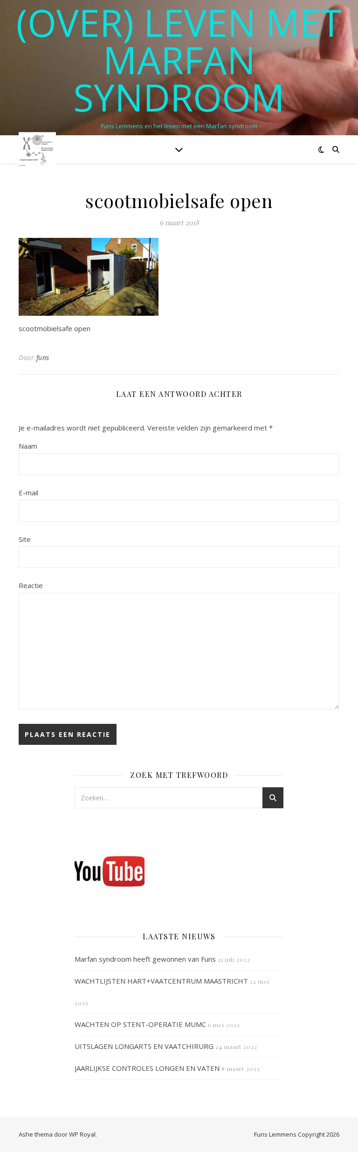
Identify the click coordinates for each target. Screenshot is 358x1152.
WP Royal (82, 1134)
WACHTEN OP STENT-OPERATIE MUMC (140, 1024)
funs (42, 357)
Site (25, 539)
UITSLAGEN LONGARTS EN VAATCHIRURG (144, 1046)
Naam (28, 446)
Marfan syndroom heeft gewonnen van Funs (145, 959)
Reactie (31, 585)
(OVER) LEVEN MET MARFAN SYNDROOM (179, 60)
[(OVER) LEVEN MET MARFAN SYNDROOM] (37, 149)
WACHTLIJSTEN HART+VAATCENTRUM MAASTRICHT (161, 980)
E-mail (28, 492)
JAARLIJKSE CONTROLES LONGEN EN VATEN (147, 1068)
